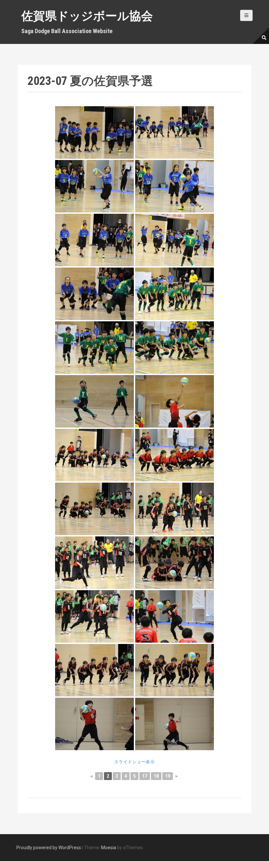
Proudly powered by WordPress (48, 847)
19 (167, 776)
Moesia (108, 847)
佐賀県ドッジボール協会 (87, 16)
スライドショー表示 (134, 761)
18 (156, 776)
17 (144, 776)
